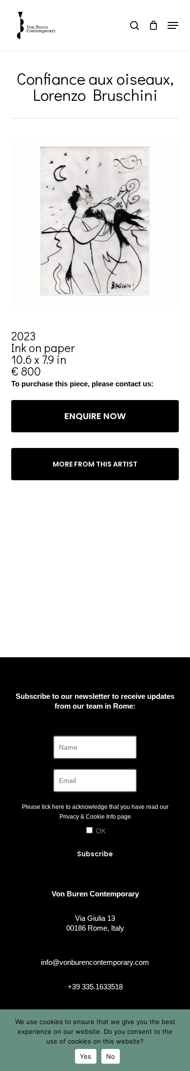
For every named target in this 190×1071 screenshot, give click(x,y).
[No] (178, 1040)
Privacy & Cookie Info (87, 816)
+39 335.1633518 (95, 986)
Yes (86, 1056)
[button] (173, 25)
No (110, 1056)
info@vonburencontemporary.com (95, 962)
